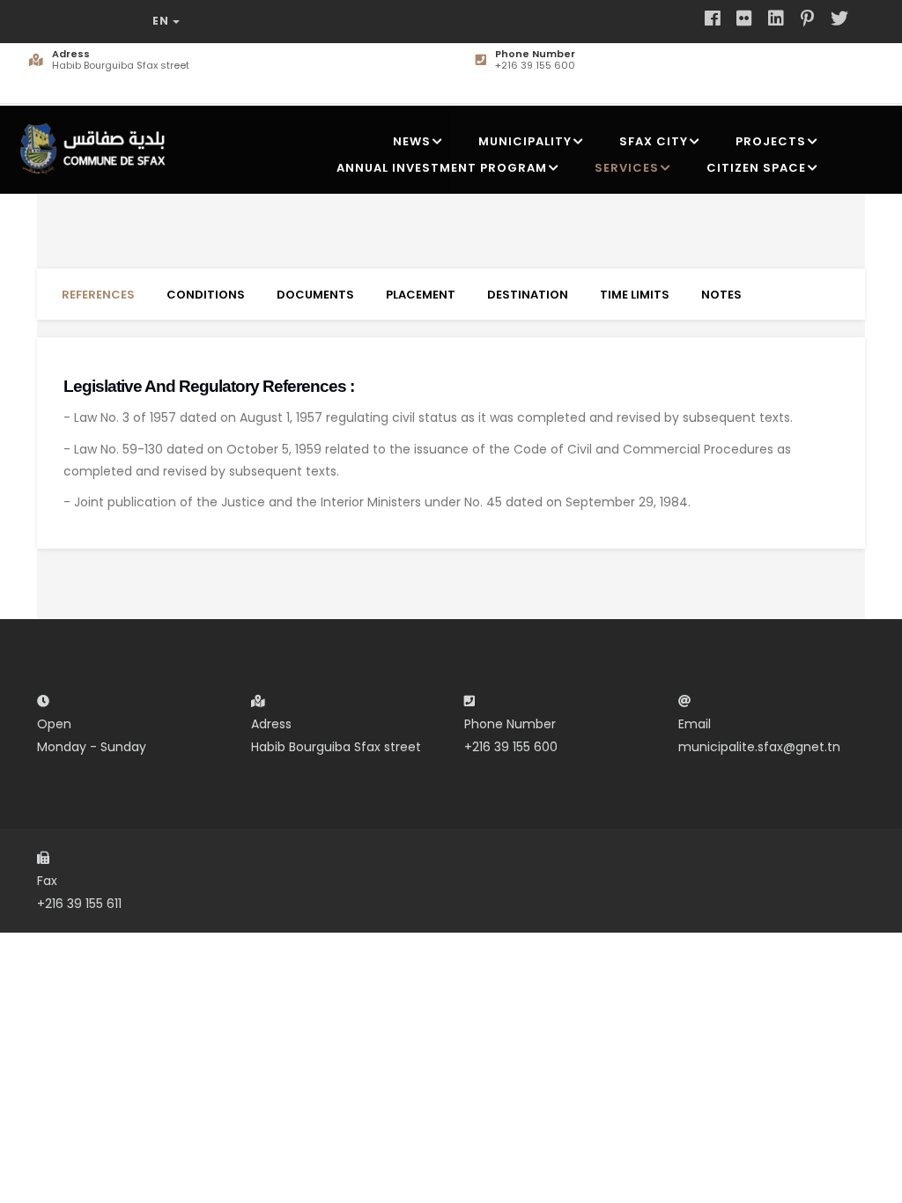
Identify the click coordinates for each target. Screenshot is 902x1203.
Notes (721, 294)
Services (627, 167)
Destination (527, 294)
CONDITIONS (205, 294)
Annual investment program (441, 167)
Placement (420, 294)
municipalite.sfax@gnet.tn (759, 747)
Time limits (634, 294)
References (98, 294)
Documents (315, 294)
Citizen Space (756, 167)
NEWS (412, 141)
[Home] (97, 146)
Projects (771, 141)
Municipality (525, 141)
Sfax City (653, 141)
